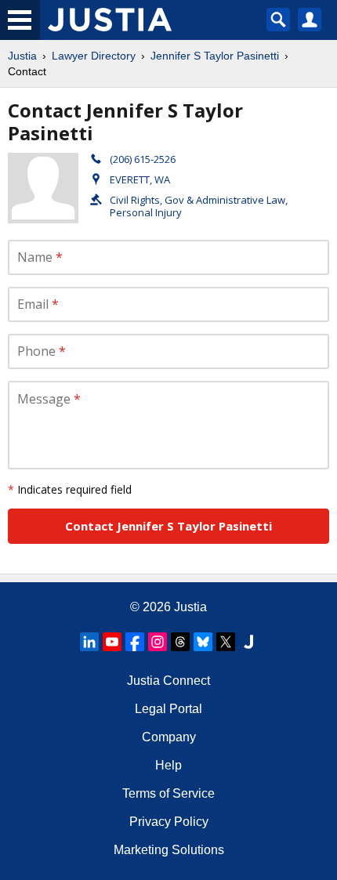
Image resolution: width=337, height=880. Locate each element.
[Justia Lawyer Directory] (248, 641)
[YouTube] (112, 641)
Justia (22, 55)
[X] (225, 641)
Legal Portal (168, 708)
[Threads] (180, 641)
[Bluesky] (203, 641)
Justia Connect (168, 680)
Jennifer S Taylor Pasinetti (214, 55)
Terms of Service (168, 793)
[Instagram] (157, 641)
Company (169, 737)
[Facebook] (134, 641)
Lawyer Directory (94, 55)
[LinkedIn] (89, 641)
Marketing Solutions (169, 849)
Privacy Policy (168, 821)
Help (168, 765)
